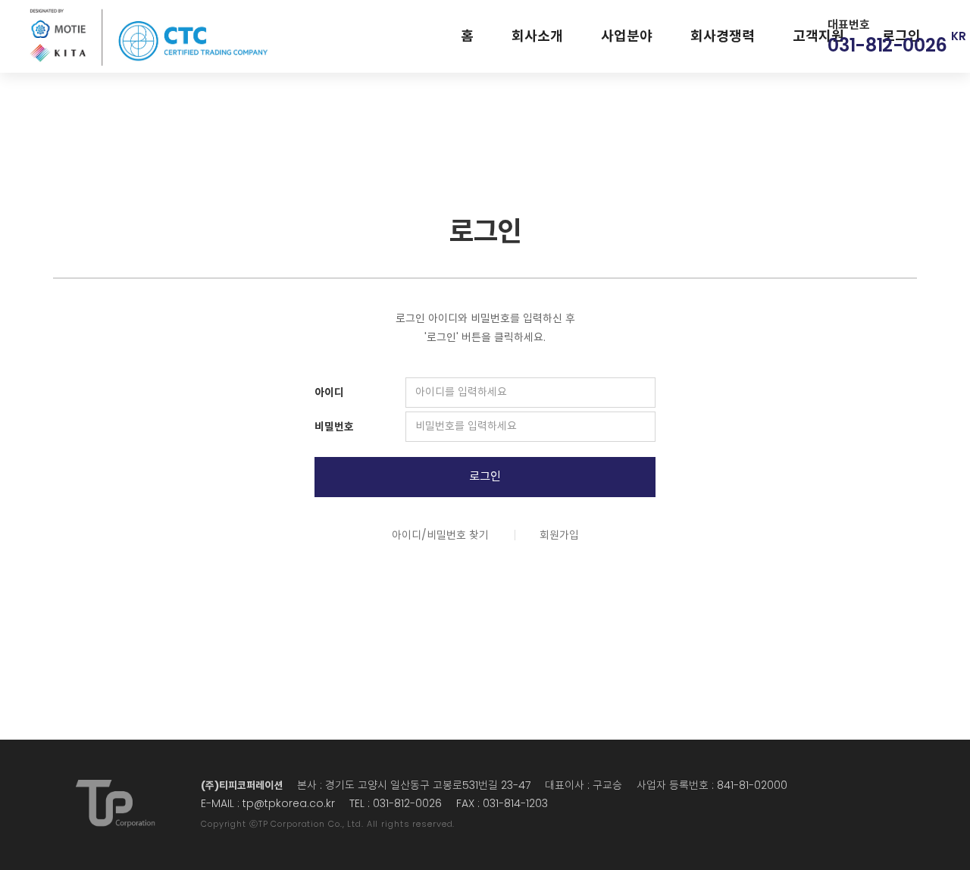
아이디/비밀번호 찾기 (440, 535)
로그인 (485, 476)
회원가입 (559, 535)
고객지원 (818, 36)
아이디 (329, 392)
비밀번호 (334, 426)
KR (958, 36)
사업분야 (626, 36)
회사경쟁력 (722, 36)
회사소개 (537, 36)
